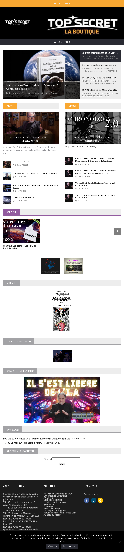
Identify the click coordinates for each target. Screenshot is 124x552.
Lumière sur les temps (55, 502)
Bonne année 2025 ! (21, 162)
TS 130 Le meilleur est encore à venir (22, 442)
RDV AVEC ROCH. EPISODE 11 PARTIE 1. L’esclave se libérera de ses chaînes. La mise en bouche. (95, 172)
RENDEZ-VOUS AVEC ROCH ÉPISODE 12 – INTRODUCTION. (30, 139)
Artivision (48, 497)
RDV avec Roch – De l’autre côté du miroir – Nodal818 (35, 173)
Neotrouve (49, 504)
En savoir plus (69, 546)
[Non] (120, 541)
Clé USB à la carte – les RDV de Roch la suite (19, 247)
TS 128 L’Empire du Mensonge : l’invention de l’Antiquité (19, 514)
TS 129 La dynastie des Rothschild (20, 507)
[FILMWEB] (100, 500)
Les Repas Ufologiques (55, 510)
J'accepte (52, 546)
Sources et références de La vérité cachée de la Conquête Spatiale (36, 438)
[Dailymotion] (93, 500)
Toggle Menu (63, 3)
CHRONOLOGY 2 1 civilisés (23, 197)
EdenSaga (49, 506)
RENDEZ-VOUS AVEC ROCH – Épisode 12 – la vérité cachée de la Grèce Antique (20, 529)
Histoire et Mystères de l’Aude (59, 493)
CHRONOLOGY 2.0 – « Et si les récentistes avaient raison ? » (93, 139)
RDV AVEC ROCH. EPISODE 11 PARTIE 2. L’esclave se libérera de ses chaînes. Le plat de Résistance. (95, 159)
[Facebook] (86, 500)
